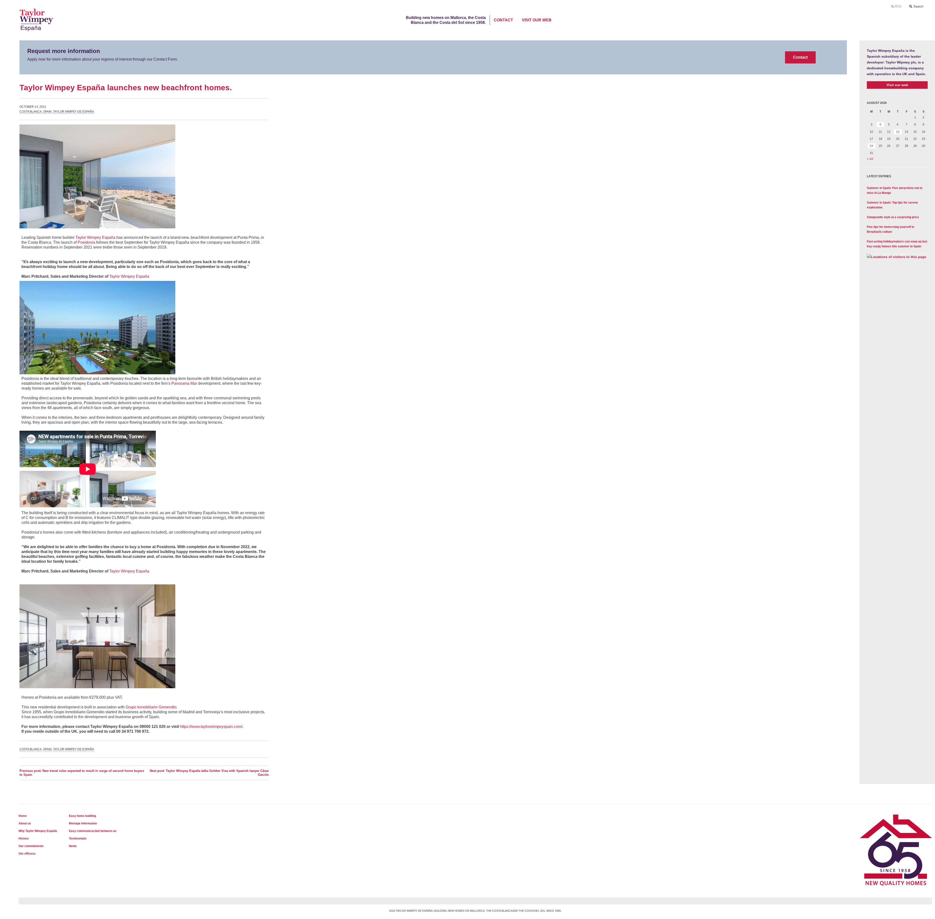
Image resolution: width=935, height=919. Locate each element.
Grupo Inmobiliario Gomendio (151, 707)
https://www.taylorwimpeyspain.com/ (211, 726)
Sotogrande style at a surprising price (893, 217)
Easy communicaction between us (92, 831)
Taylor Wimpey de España (73, 111)
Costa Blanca (30, 111)
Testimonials (77, 838)
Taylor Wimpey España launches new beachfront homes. (125, 87)
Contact (800, 57)
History (24, 838)
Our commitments (31, 846)
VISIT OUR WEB (537, 20)
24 (871, 146)
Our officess (27, 853)
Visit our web (897, 85)
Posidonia (86, 242)
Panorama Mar (184, 383)
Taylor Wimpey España (95, 237)
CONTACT (503, 20)
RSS (897, 6)
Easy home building (82, 816)
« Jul (870, 159)
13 (897, 132)
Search (917, 6)
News (73, 846)
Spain (47, 111)
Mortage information (83, 823)
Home (23, 816)
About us (25, 823)
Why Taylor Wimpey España (38, 831)
